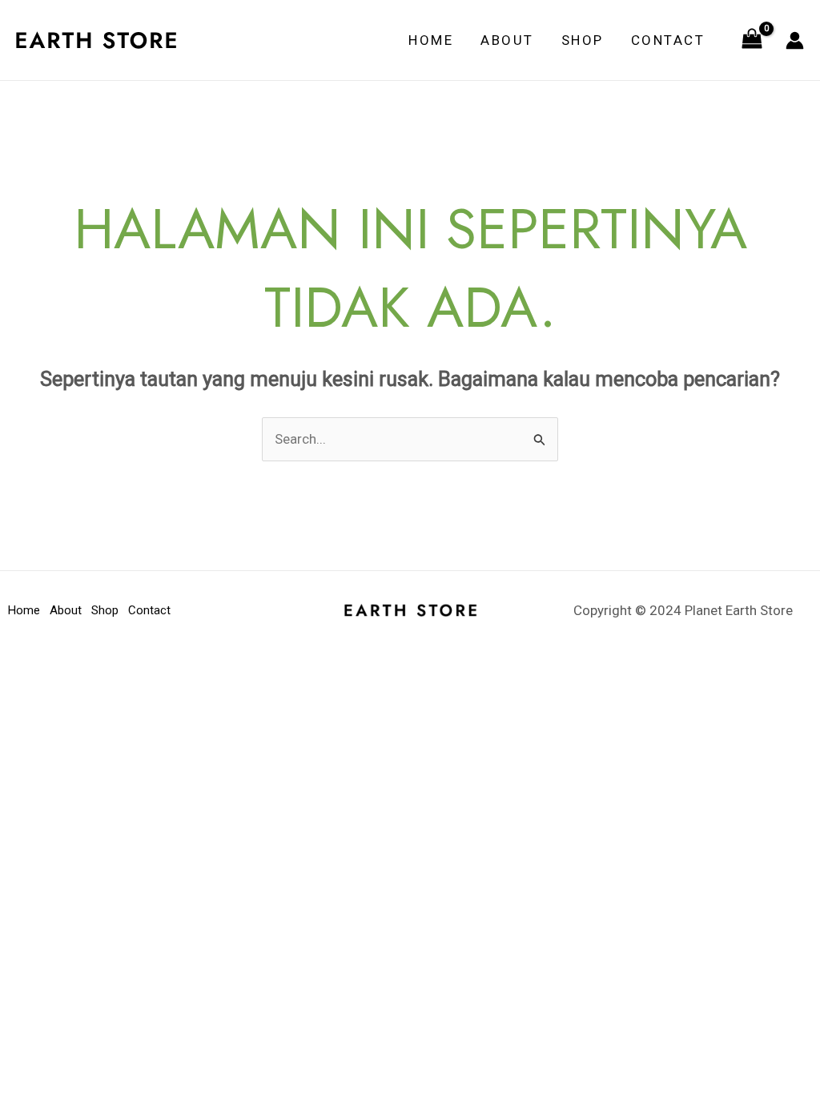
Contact (668, 40)
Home (430, 40)
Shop (582, 40)
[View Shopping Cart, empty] (752, 40)
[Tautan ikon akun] (795, 40)
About (507, 40)
